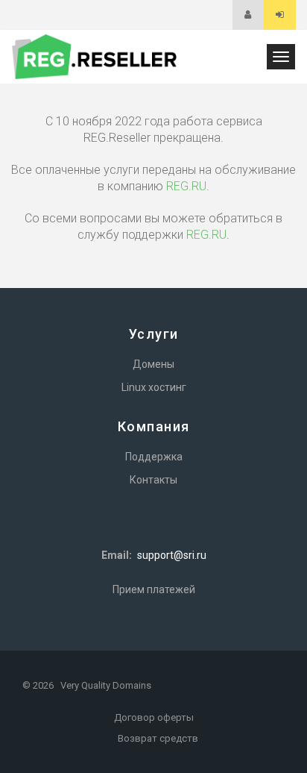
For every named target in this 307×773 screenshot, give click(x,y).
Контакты (153, 480)
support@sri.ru (171, 555)
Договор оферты (154, 717)
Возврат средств (158, 738)
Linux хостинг (153, 387)
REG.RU (186, 186)
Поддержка (154, 457)
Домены (153, 364)
